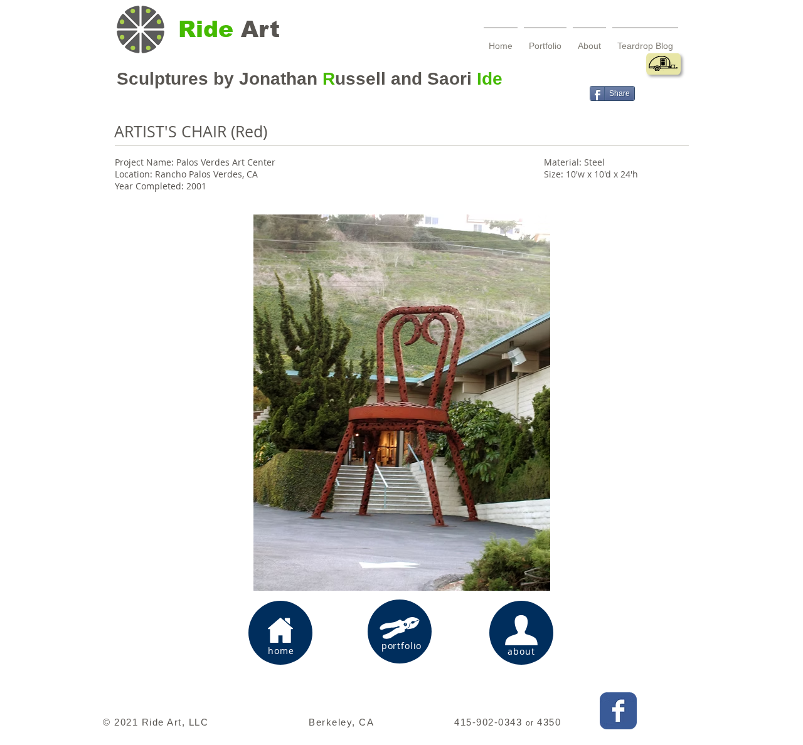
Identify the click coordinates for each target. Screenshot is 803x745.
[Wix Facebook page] (618, 710)
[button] (401, 402)
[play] (618, 572)
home (281, 651)
